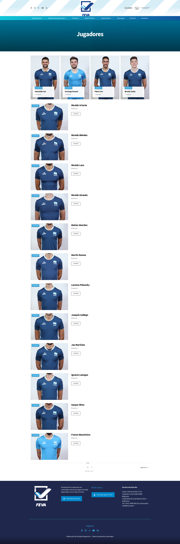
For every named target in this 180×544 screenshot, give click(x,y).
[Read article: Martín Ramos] (49, 266)
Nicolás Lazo (77, 165)
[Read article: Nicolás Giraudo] (49, 206)
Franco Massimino (80, 434)
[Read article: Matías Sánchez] (49, 236)
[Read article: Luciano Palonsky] (49, 296)
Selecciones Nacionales (56, 18)
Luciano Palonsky (80, 284)
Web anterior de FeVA (73, 499)
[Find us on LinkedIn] (46, 8)
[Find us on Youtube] (43, 8)
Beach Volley (89, 18)
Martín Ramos (78, 255)
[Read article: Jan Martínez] (49, 356)
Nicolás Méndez (79, 135)
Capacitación (105, 18)
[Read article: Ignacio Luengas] (49, 386)
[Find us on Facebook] (31, 8)
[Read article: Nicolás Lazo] (49, 176)
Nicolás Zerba (130, 91)
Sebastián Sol (40, 91)
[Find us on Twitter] (38, 8)
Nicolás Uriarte (79, 105)
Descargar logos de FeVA (104, 495)
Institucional (36, 18)
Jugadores (39, 88)
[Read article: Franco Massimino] (49, 446)
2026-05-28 (38, 94)
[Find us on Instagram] (35, 8)
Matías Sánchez (79, 225)
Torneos (75, 18)
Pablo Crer (99, 91)
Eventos (133, 18)
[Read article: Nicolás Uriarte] (49, 116)
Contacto (144, 18)
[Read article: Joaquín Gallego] (49, 326)
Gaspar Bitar (77, 404)
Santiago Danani (71, 91)
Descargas (121, 18)
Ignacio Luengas (79, 374)
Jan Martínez (78, 344)
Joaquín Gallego (79, 314)
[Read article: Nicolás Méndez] (49, 146)
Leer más (76, 114)
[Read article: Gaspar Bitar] (49, 416)
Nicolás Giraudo (79, 195)
